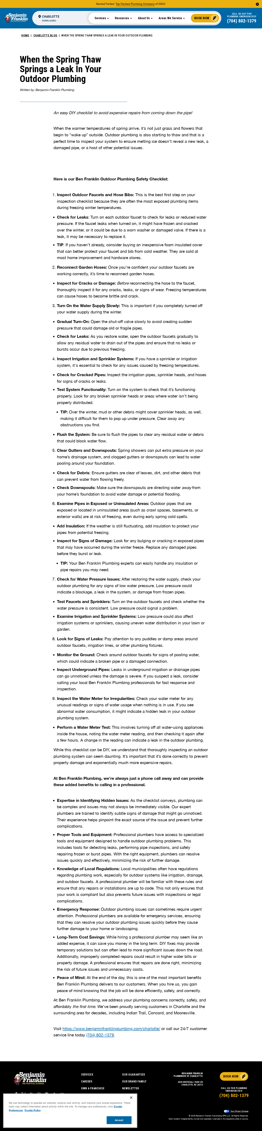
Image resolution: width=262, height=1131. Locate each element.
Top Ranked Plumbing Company (135, 3)
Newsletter (130, 1088)
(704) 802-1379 (241, 21)
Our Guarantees (133, 1074)
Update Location (49, 20)
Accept (119, 1119)
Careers (86, 1081)
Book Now (201, 18)
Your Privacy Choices (239, 1111)
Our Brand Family (134, 1081)
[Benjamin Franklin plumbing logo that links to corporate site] (16, 18)
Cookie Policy (33, 1110)
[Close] (131, 1097)
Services (87, 1074)
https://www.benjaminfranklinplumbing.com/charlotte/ (111, 1028)
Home (25, 35)
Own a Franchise (93, 1088)
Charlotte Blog (45, 35)
